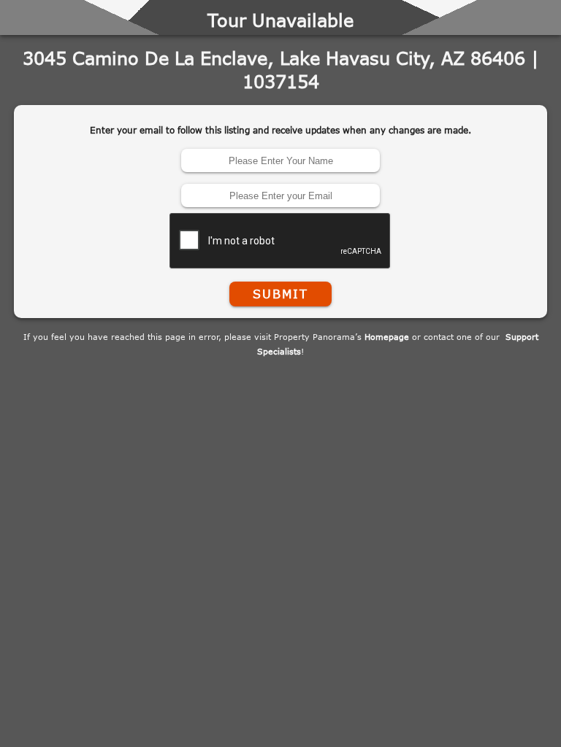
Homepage (387, 336)
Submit (280, 294)
